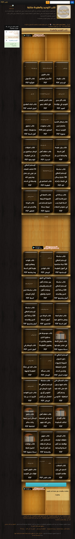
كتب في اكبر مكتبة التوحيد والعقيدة (32, 518)
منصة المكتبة (60, 529)
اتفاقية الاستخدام (40, 529)
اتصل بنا (33, 529)
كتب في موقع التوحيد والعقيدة (63, 520)
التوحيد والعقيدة (13, 40)
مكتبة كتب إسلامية (13, 37)
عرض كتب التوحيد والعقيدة (13, 33)
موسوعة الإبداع (36, 535)
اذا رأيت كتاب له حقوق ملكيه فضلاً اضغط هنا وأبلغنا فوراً (28, 533)
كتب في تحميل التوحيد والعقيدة (40, 516)
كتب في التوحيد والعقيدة (54, 26)
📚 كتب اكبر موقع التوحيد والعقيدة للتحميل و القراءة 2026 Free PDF (47, 25)
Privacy (22, 529)
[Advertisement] (46, 231)
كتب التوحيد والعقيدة (13, 45)
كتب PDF (4, 2)
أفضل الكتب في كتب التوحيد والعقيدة (12, 28)
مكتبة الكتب (67, 529)
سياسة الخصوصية (51, 529)
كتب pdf (28, 529)
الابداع (68, 25)
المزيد (46, 484)
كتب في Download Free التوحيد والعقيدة (52, 518)
